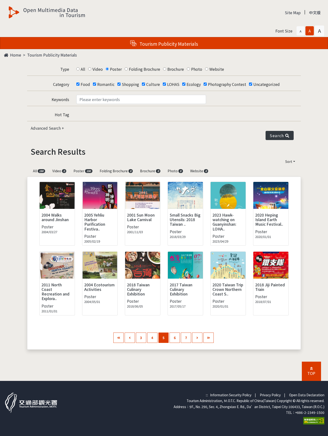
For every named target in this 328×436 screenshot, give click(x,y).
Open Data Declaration (306, 394)
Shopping (130, 84)
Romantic (106, 84)
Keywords (60, 99)
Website (216, 69)
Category (61, 84)
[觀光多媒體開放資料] (47, 12)
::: (207, 394)
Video (97, 69)
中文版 (315, 12)
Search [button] (277, 135)
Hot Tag (62, 114)
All (83, 69)
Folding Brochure (144, 69)
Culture (153, 84)
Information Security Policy (230, 394)
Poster (116, 69)
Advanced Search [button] (46, 128)
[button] (300, 30)
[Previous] (130, 338)
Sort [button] (288, 161)
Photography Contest (227, 84)
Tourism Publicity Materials (52, 55)
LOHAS (173, 84)
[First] (118, 338)
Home (15, 55)
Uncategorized (266, 84)
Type (64, 69)
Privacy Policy (270, 394)
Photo (196, 69)
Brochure (175, 69)
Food (85, 84)
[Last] (208, 338)
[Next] (197, 338)
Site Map (293, 12)
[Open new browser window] (313, 420)
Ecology (194, 84)
